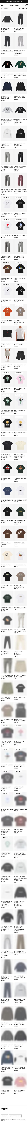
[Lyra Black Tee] (20, 290)
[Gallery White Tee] (7, 226)
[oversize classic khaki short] (20, 666)
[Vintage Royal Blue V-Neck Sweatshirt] (7, 86)
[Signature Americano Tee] (20, 576)
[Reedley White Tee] (20, 598)
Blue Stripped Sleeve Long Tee (19, 976)
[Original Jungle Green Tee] (20, 511)
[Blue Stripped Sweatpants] (7, 990)
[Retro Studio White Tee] (20, 777)
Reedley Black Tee (7, 585)
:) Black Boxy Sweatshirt (18, 1045)
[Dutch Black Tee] (20, 688)
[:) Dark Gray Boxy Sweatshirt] (7, 1035)
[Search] (23, 5)
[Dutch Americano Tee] (7, 710)
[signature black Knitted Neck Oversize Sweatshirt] (20, 892)
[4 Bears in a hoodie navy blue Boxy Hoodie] (7, 1057)
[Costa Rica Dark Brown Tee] (7, 268)
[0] (26, 5)
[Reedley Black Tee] (7, 576)
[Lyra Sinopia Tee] (7, 311)
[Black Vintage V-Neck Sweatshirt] (20, 86)
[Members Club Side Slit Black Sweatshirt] (20, 110)
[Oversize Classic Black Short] (20, 355)
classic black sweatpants (5, 652)
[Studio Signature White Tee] (7, 204)
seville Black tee (7, 629)
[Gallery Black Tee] (20, 226)
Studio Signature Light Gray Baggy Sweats (7, 168)
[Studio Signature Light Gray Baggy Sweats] (7, 157)
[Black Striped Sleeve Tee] (7, 19)
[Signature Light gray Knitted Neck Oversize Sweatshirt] (20, 867)
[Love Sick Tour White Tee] (20, 732)
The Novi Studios (14, 5)
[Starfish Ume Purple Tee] (20, 820)
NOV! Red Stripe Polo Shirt (19, 1091)
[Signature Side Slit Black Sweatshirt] (7, 867)
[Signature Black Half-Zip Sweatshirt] (20, 133)
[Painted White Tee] (7, 755)
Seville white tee (20, 565)
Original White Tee (20, 500)
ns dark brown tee (19, 543)
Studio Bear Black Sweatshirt (7, 74)
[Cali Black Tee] (7, 468)
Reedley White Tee (20, 607)
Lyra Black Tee (19, 300)
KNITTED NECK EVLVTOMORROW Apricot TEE (19, 456)
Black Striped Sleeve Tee (5, 29)
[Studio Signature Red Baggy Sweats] (20, 180)
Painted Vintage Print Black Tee (19, 765)
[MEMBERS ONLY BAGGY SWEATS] (20, 246)
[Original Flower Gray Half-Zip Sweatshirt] (20, 990)
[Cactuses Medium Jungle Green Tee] (7, 401)
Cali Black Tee (5, 478)
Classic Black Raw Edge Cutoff (7, 343)
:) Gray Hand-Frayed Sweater (6, 1023)
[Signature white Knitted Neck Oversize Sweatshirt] (7, 892)
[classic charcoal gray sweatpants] (7, 666)
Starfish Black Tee (20, 809)
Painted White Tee (7, 765)
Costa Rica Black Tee (19, 279)
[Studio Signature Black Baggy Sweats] (20, 157)
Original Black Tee (7, 521)
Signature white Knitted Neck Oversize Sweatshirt (6, 903)
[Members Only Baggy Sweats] (7, 246)
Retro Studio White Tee (18, 787)
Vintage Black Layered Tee (5, 1091)
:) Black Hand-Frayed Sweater (19, 1023)
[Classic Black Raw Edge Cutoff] (7, 333)
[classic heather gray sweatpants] (20, 620)
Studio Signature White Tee (7, 214)
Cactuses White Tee (19, 411)
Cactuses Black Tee (6, 389)
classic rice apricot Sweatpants (18, 653)
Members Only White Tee (6, 854)
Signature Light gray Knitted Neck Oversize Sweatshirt (20, 879)
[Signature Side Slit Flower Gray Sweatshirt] (20, 843)
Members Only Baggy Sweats (6, 256)
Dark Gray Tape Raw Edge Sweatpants (6, 977)
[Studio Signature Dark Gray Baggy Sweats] (7, 180)
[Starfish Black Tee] (20, 799)
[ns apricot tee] (7, 555)
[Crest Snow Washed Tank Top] (20, 710)
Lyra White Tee (6, 300)
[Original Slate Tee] (7, 490)
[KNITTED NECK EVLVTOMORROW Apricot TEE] (20, 445)
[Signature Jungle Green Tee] (7, 598)
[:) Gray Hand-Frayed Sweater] (7, 1013)
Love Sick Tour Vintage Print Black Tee (6, 743)
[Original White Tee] (20, 490)
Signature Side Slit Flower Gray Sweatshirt (20, 855)
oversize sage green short (6, 698)
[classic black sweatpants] (7, 642)
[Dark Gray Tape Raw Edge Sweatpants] (7, 966)
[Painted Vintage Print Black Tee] (20, 755)
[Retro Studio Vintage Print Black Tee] (7, 820)
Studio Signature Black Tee (20, 214)
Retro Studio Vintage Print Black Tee (5, 831)
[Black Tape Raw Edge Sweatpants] (7, 41)
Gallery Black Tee (20, 235)
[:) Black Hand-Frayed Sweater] (20, 1013)
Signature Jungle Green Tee (7, 608)
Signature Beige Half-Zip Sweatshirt (6, 144)
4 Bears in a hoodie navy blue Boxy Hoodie (7, 1068)
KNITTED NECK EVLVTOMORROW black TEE (6, 456)
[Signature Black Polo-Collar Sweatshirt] (7, 917)
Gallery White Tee (7, 235)
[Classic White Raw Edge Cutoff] (20, 333)
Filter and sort (6, 8)
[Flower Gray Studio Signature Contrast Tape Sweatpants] (7, 941)
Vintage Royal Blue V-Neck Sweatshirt (5, 97)
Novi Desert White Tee (20, 433)
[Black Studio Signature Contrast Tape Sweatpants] (20, 917)
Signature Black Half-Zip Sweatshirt (19, 144)
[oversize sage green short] (7, 688)
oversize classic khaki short (20, 676)
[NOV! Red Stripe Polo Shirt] (20, 1081)
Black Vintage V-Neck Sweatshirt (20, 96)
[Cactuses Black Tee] (7, 379)
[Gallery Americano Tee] (20, 311)
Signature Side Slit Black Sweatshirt (6, 878)
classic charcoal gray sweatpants (7, 676)
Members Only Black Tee (6, 787)
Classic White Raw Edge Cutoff (20, 343)
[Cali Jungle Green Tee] (20, 468)
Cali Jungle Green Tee (20, 478)
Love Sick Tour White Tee (19, 742)
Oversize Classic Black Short (20, 365)
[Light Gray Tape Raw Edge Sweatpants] (20, 41)
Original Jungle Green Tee (19, 521)
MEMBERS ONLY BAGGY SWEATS (19, 256)
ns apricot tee (6, 565)
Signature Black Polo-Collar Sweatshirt (6, 928)
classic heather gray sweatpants (20, 630)
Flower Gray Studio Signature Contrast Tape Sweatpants (7, 953)
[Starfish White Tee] (7, 799)
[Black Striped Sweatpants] (20, 19)
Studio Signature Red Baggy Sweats (20, 190)
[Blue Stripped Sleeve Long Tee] (20, 966)
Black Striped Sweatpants (19, 29)
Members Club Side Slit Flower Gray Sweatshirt (7, 121)
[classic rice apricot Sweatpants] (20, 642)
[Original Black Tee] (7, 511)
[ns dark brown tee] (20, 533)
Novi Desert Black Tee (7, 433)
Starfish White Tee (7, 809)
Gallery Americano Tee (19, 321)
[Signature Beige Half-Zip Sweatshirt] (7, 133)
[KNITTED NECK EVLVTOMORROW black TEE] (7, 445)
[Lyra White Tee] (7, 290)
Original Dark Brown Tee (5, 543)
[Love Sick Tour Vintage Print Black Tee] (7, 732)
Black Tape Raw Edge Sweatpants (7, 51)
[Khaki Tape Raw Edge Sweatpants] (20, 941)
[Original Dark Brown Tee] (7, 533)
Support (4, 1109)
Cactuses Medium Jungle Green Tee (7, 411)
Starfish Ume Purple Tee (18, 830)
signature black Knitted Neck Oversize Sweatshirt (19, 903)
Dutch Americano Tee (7, 720)
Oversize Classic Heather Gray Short (6, 366)
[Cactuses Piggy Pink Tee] (20, 379)
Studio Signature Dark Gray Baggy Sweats (7, 191)
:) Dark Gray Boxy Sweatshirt (7, 1045)
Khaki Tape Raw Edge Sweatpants (20, 952)
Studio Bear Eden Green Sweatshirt (20, 74)
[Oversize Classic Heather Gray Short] (7, 355)
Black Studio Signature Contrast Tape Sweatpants (19, 928)
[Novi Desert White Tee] (20, 423)
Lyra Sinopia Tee (6, 321)
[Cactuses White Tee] (20, 401)
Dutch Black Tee (19, 697)
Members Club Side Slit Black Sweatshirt (20, 121)
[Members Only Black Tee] (7, 777)
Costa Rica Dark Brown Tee (6, 279)
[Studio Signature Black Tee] (20, 204)
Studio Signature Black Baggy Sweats (20, 168)
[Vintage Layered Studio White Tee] (20, 1057)
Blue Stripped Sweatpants (5, 1000)
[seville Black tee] (7, 620)
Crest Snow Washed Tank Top (20, 720)
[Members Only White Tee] (7, 843)
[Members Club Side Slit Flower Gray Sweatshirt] (7, 110)
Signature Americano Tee (19, 586)
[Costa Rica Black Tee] (20, 268)
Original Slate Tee (7, 500)
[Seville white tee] (20, 555)
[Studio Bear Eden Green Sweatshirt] (20, 64)
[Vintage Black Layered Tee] (7, 1081)
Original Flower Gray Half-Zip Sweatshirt (19, 1001)
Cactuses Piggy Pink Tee (19, 389)
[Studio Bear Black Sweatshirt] (7, 64)
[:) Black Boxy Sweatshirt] (20, 1035)
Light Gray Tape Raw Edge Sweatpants (19, 52)
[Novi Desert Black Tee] (7, 423)
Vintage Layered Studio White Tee (19, 1067)
